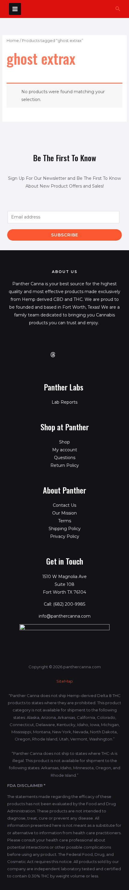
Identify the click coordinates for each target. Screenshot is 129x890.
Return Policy (64, 465)
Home (13, 40)
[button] (118, 9)
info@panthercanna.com (65, 616)
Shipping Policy (65, 528)
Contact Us (64, 505)
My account (64, 449)
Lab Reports (64, 402)
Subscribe (64, 235)
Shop (64, 442)
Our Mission (64, 513)
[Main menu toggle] (15, 9)
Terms (64, 521)
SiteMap (64, 681)
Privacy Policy (64, 536)
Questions (64, 457)
